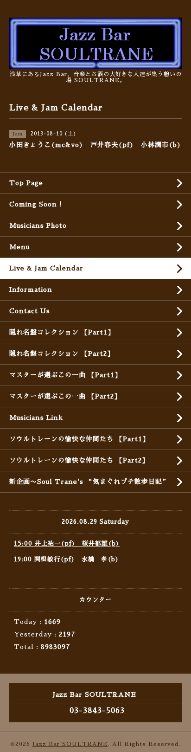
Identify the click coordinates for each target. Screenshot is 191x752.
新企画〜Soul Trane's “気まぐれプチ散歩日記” (89, 481)
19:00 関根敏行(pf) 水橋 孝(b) (66, 559)
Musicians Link (36, 417)
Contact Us (29, 311)
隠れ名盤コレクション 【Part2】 (61, 353)
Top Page (26, 183)
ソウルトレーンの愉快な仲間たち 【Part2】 (79, 460)
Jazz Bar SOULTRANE (70, 744)
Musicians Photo (38, 225)
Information (30, 289)
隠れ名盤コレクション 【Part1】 (62, 332)
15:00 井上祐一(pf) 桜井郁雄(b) (67, 543)
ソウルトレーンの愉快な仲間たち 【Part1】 (79, 439)
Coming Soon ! (35, 204)
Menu (19, 247)
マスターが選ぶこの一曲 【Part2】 (65, 396)
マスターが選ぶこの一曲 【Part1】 (65, 375)
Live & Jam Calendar (46, 268)
